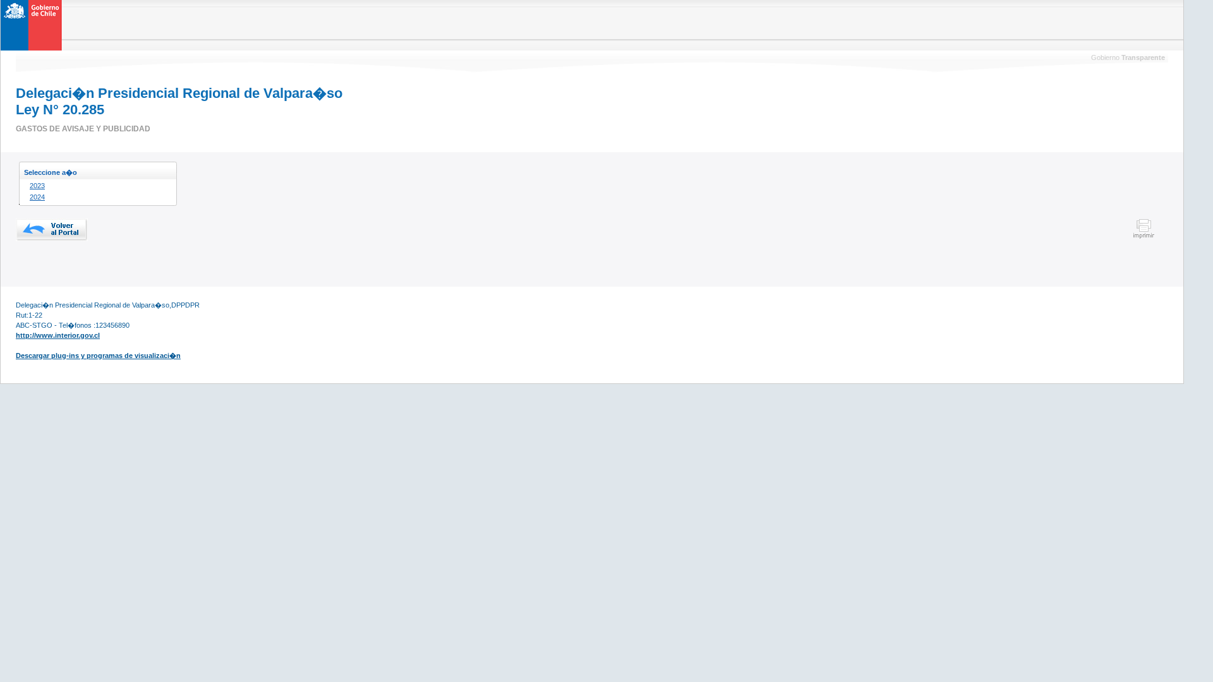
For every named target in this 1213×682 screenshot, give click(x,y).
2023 (37, 185)
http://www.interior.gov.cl (58, 335)
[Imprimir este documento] (1144, 237)
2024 (37, 197)
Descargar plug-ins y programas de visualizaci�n (98, 355)
